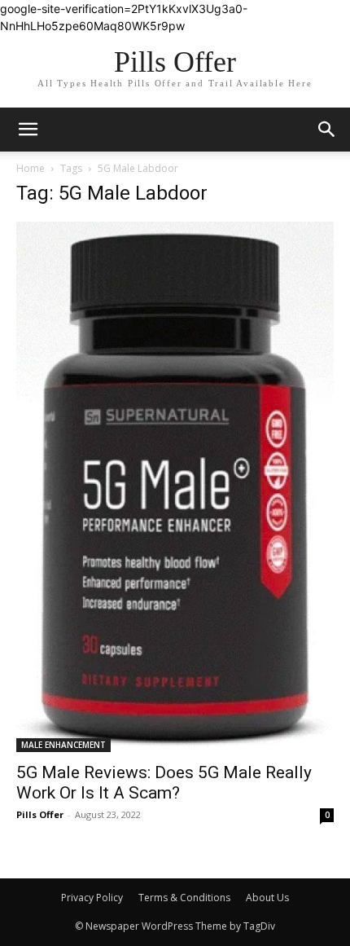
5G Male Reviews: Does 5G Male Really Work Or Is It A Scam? (164, 783)
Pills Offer (39, 814)
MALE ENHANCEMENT (63, 744)
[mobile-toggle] (28, 130)
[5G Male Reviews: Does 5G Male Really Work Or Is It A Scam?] (175, 487)
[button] (327, 130)
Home (30, 168)
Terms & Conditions (184, 897)
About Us (267, 897)
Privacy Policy (92, 897)
